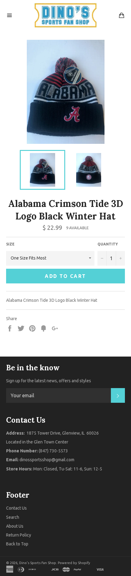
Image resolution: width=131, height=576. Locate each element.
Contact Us (16, 508)
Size (10, 244)
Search (12, 517)
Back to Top (17, 543)
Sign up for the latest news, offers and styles (48, 380)
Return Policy (18, 535)
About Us (14, 526)
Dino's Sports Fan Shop (37, 563)
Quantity (107, 244)
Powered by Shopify (74, 563)
